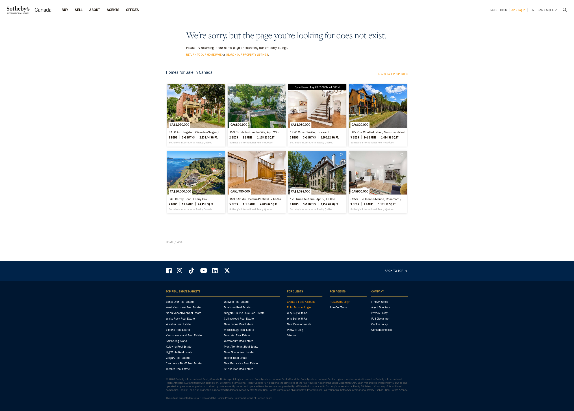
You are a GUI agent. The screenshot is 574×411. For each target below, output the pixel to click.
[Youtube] (203, 270)
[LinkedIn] (215, 270)
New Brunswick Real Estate (241, 363)
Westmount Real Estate (238, 341)
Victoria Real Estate (178, 329)
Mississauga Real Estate (239, 329)
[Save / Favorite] (221, 88)
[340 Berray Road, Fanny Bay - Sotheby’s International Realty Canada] (196, 182)
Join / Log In (517, 10)
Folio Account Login (299, 307)
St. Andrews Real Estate (238, 369)
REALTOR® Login (340, 301)
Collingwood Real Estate (239, 318)
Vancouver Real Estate (180, 301)
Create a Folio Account (301, 301)
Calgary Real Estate (178, 357)
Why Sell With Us (297, 318)
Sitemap (292, 335)
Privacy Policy (379, 313)
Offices (132, 10)
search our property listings (247, 54)
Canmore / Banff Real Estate (184, 363)
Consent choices (381, 329)
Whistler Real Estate (178, 324)
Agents (113, 10)
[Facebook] (169, 270)
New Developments (299, 324)
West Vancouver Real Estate (183, 307)
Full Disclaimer (380, 318)
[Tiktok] (191, 270)
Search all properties (393, 74)
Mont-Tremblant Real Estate (241, 346)
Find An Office (379, 301)
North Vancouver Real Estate (183, 313)
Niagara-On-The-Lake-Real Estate (244, 313)
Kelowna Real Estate (178, 346)
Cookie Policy (379, 324)
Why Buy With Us (297, 313)
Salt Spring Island (176, 341)
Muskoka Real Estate (237, 307)
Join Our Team (338, 307)
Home (170, 242)
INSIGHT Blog (498, 10)
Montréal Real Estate (237, 335)
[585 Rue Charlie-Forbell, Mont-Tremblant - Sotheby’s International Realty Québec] (378, 115)
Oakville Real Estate (236, 301)
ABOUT (94, 10)
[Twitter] (227, 270)
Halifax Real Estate (235, 357)
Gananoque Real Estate (238, 324)
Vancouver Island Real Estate (184, 335)
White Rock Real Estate (180, 318)
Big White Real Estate (179, 352)
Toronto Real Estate (178, 369)
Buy (65, 10)
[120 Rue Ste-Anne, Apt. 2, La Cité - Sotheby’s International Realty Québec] (317, 182)
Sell (79, 10)
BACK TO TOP (394, 271)
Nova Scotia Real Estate (239, 352)
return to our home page (204, 54)
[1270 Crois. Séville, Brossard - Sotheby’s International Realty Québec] (317, 115)
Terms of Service (255, 398)
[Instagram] (180, 270)
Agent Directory (380, 307)
